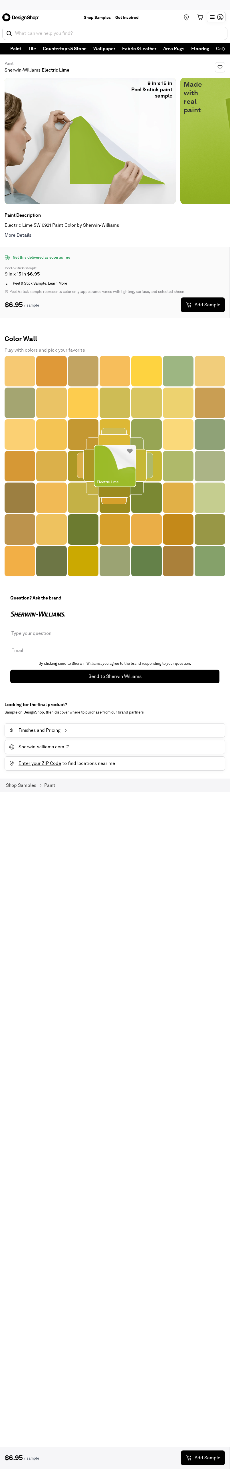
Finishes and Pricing (35, 730)
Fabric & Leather (139, 48)
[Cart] (200, 17)
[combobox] (114, 33)
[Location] (186, 17)
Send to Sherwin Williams (115, 676)
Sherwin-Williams (23, 70)
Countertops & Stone (64, 48)
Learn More (57, 283)
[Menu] (216, 17)
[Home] (22, 17)
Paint (15, 48)
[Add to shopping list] (129, 451)
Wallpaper (104, 48)
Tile (32, 48)
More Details (18, 235)
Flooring (200, 48)
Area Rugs (173, 48)
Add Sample (207, 304)
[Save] (220, 67)
